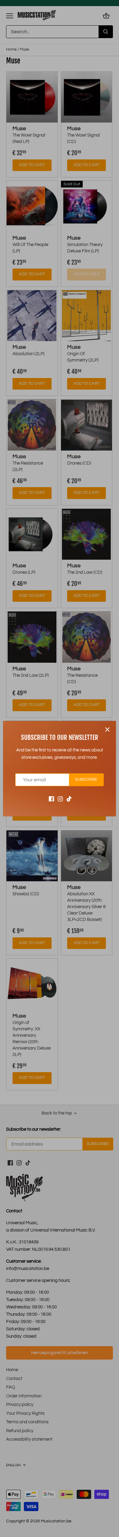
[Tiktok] (69, 798)
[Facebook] (51, 798)
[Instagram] (60, 798)
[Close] (107, 729)
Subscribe (86, 780)
